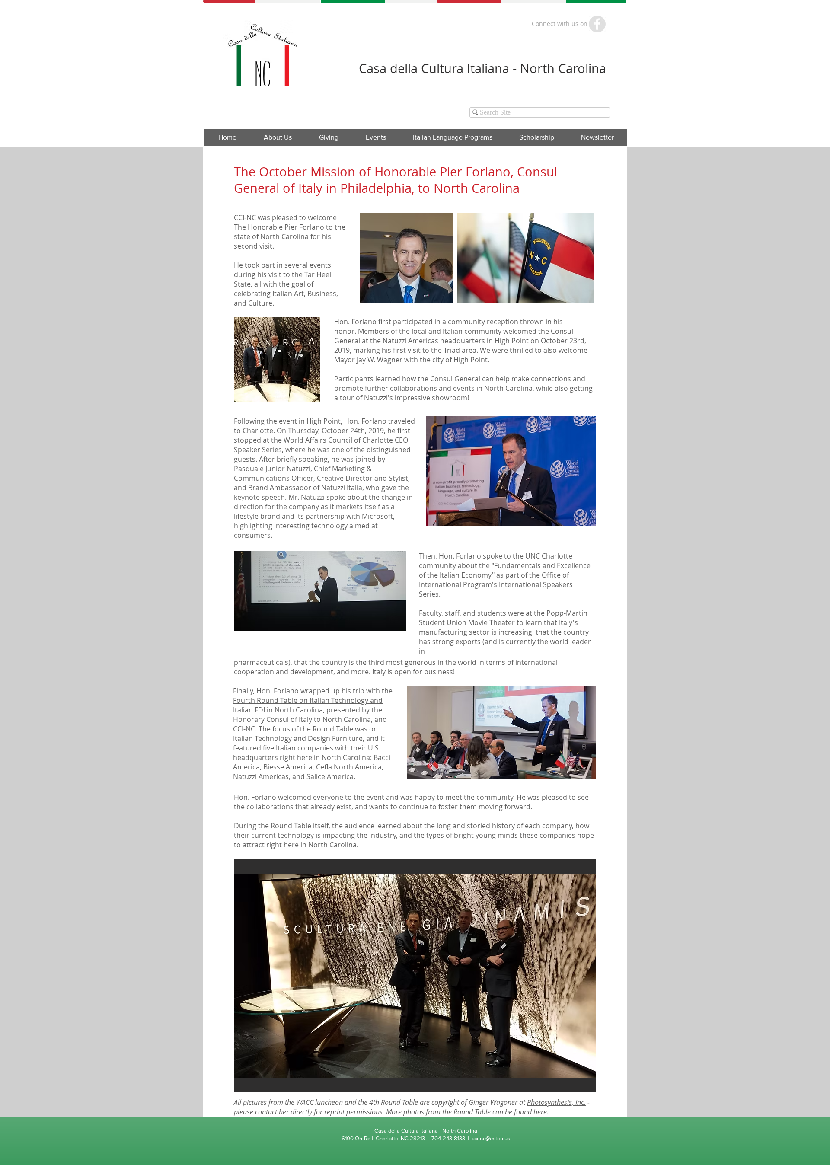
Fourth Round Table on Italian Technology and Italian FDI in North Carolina (308, 705)
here (540, 1112)
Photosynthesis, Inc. (556, 1102)
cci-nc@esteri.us (491, 1138)
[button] (375, 137)
